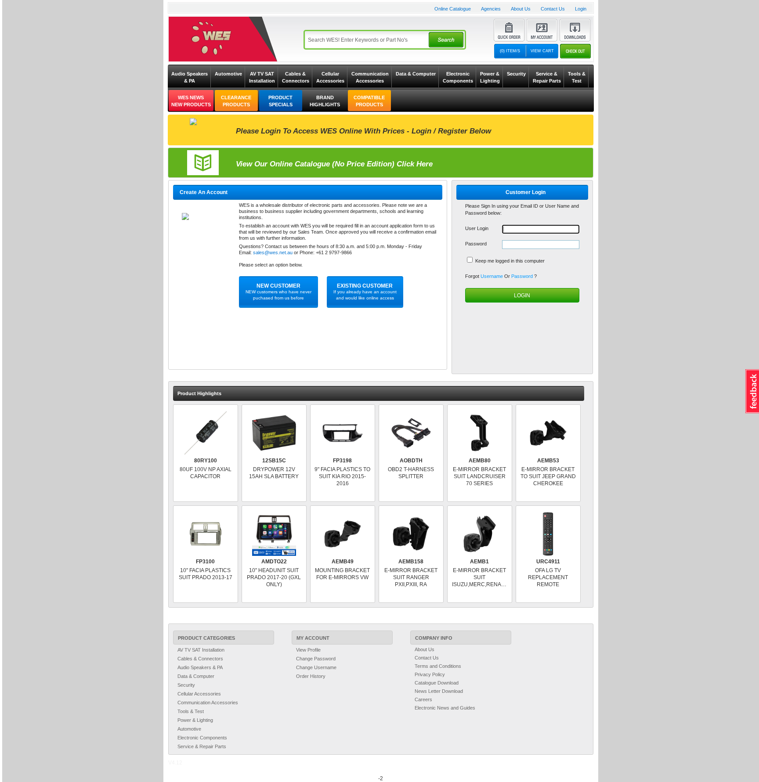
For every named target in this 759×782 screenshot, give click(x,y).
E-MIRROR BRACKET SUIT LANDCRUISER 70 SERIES (479, 476)
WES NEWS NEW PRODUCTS (191, 101)
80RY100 (205, 461)
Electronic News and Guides (445, 707)
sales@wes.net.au (273, 252)
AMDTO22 (274, 562)
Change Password (316, 658)
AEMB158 (410, 562)
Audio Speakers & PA (189, 77)
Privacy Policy (430, 674)
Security (516, 73)
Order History (310, 676)
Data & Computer (416, 73)
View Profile (308, 649)
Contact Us (553, 8)
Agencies (491, 8)
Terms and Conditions (438, 666)
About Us (521, 8)
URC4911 (548, 562)
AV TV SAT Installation (262, 77)
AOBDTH (411, 461)
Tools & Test (577, 77)
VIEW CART (542, 51)
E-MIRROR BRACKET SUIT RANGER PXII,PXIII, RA (410, 577)
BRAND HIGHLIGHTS (325, 101)
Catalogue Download (437, 682)
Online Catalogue (452, 8)
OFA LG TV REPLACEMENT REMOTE (548, 577)
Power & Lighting (490, 77)
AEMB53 (548, 461)
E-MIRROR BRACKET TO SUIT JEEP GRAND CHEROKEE (548, 476)
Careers (423, 699)
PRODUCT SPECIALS (280, 101)
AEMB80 (480, 461)
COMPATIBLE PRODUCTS (369, 101)
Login (580, 8)
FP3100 (205, 562)
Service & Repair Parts (547, 77)
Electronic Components (458, 77)
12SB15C (274, 461)
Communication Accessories (370, 77)
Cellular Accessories (330, 77)
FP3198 (342, 461)
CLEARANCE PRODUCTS (236, 101)
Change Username (316, 667)
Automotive (228, 73)
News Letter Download (439, 691)
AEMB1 (479, 562)
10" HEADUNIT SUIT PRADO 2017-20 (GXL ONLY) (274, 577)
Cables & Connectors (295, 77)
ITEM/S (510, 51)
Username (492, 276)
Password (522, 276)
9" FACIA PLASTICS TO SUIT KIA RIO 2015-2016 (342, 476)
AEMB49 (343, 562)
